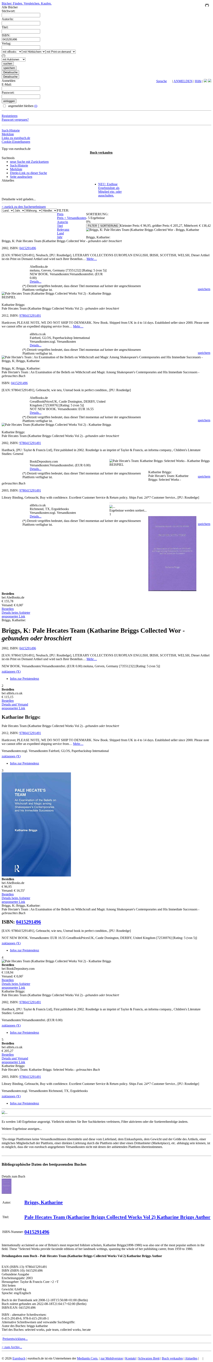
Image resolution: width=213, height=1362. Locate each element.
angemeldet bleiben (22, 106)
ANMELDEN (183, 81)
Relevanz (63, 229)
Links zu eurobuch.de (16, 138)
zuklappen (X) (11, 671)
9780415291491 (30, 315)
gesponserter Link (13, 616)
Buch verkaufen (101, 152)
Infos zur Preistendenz (24, 678)
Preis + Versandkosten (71, 218)
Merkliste (8, 134)
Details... (35, 281)
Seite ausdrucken (21, 176)
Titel (60, 226)
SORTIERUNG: (97, 214)
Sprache (161, 81)
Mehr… (92, 259)
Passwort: (8, 92)
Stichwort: (8, 11)
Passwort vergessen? (15, 119)
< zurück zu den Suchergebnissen (24, 206)
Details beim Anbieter (16, 612)
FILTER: (63, 210)
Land (60, 233)
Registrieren (9, 116)
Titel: (5, 27)
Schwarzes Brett (149, 1358)
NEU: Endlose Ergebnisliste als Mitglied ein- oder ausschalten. (110, 189)
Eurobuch (18, 1358)
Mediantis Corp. (87, 1358)
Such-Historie (11, 130)
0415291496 (27, 248)
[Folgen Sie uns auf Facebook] (205, 81)
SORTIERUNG (109, 225)
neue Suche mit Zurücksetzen (29, 161)
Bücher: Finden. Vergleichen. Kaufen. (27, 3)
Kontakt (130, 1358)
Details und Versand (15, 704)
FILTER (92, 225)
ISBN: (6, 35)
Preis (60, 214)
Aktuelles (191, 1358)
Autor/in (62, 222)
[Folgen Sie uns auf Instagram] (209, 81)
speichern (204, 289)
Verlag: (6, 43)
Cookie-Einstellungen (16, 141)
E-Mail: (7, 84)
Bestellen (8, 609)
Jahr (59, 237)
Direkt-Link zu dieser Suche (28, 173)
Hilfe (198, 81)
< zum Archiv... (12, 1347)
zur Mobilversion (111, 1358)
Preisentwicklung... (15, 1339)
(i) (35, 106)
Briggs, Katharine (43, 1202)
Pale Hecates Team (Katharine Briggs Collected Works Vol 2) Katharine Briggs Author (117, 1217)
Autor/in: (8, 19)
